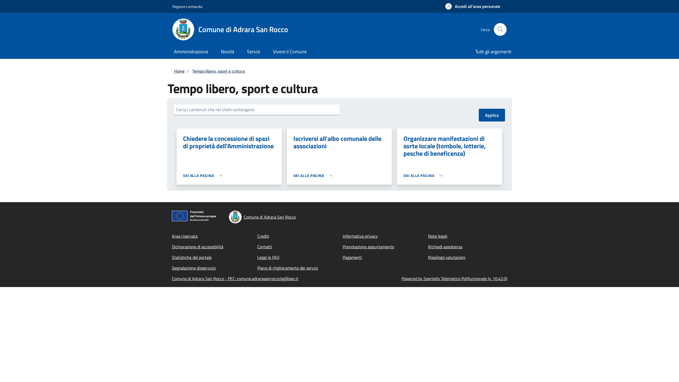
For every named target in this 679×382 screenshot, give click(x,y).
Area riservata (185, 236)
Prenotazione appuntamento (368, 247)
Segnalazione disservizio (194, 268)
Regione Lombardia (187, 6)
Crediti (263, 236)
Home (179, 71)
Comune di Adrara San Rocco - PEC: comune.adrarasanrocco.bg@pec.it (235, 278)
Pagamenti (352, 257)
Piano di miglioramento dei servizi (287, 268)
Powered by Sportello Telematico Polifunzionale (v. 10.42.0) (454, 278)
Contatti (264, 247)
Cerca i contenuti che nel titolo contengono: (215, 109)
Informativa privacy (360, 236)
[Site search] (500, 29)
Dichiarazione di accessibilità (197, 247)
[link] (204, 175)
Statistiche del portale (192, 257)
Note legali (437, 236)
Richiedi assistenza (445, 247)
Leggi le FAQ (268, 257)
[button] (473, 6)
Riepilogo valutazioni (446, 257)
